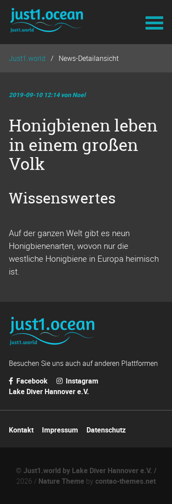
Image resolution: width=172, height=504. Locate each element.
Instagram (81, 381)
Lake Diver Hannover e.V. (49, 391)
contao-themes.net (125, 481)
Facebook (31, 381)
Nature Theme (61, 481)
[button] (154, 22)
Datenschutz (106, 430)
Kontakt (21, 430)
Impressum (60, 430)
